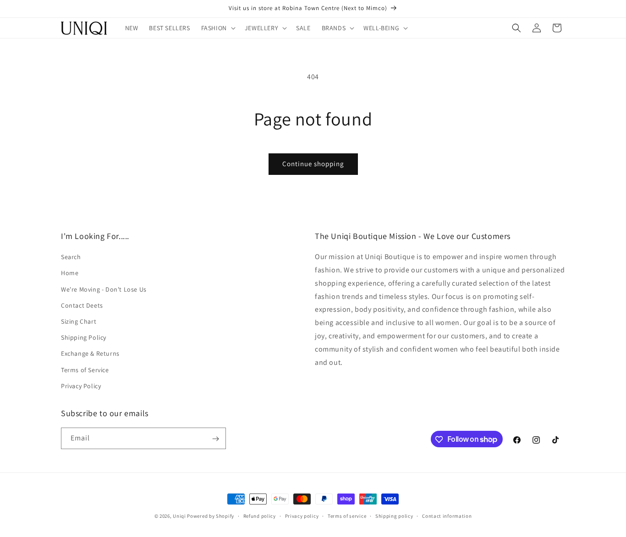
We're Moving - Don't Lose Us (104, 289)
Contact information (447, 515)
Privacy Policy (81, 386)
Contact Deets (82, 305)
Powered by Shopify (210, 516)
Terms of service (347, 515)
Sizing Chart (78, 321)
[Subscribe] (215, 439)
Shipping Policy (83, 337)
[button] (217, 28)
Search (71, 257)
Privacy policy (302, 515)
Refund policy (259, 515)
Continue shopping (313, 163)
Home (69, 273)
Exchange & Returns (90, 354)
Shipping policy (394, 515)
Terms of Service (85, 370)
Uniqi (179, 516)
